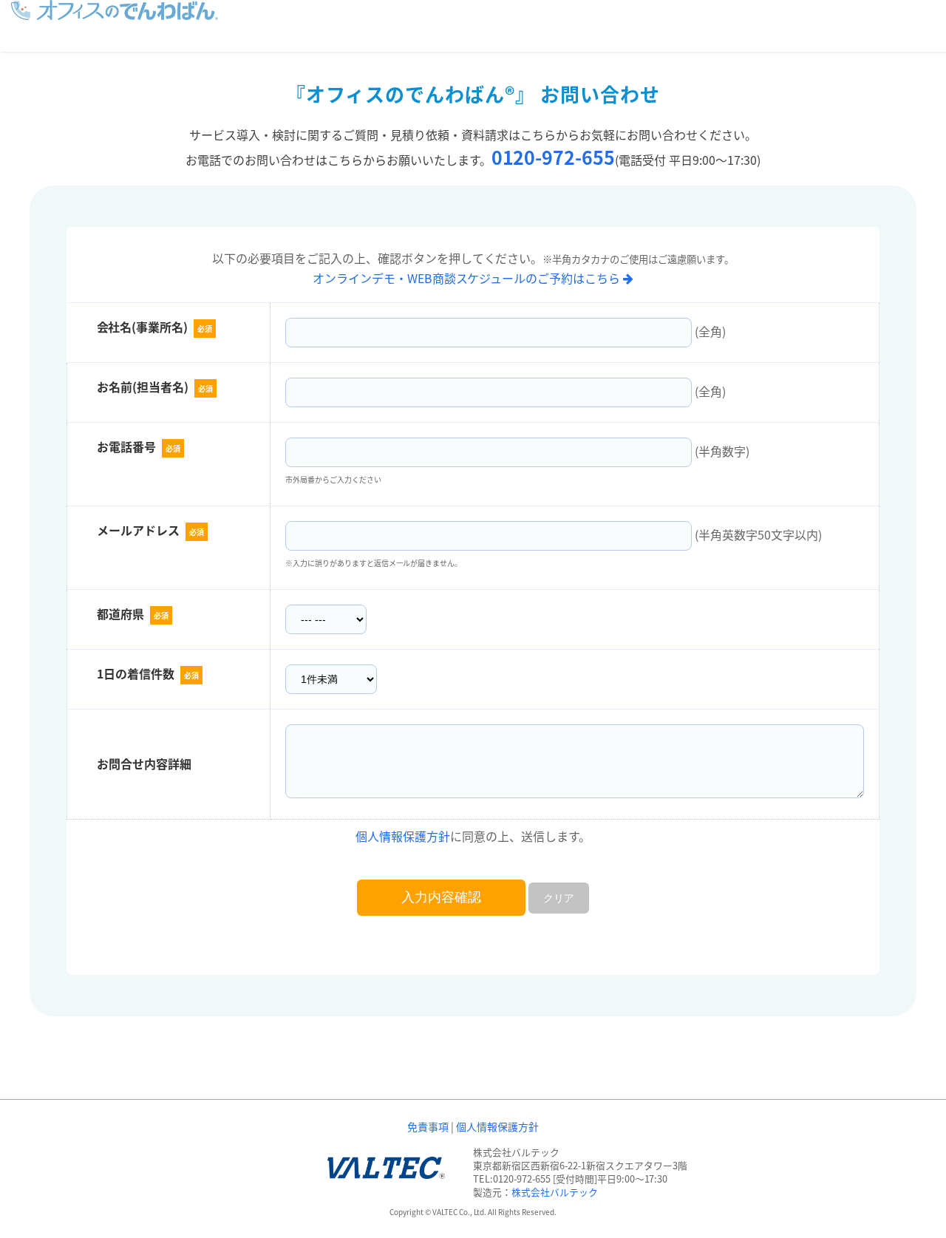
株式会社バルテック (554, 1192)
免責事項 (428, 1126)
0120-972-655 (553, 156)
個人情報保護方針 (402, 836)
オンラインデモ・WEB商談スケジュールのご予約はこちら (468, 278)
